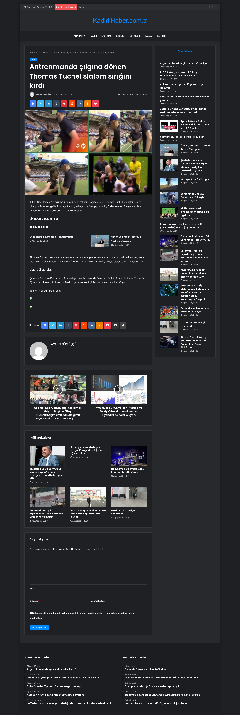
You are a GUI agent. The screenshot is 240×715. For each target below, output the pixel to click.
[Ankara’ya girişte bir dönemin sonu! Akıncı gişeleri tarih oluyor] (88, 497)
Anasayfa (79, 36)
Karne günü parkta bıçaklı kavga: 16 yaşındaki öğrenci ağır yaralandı (86, 450)
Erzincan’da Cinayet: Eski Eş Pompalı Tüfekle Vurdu (127, 470)
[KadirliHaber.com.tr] (120, 20)
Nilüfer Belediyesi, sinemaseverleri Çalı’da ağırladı (195, 212)
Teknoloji (134, 36)
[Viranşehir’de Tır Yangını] (169, 184)
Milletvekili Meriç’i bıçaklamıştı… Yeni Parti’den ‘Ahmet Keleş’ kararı (46, 513)
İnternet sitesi (98, 601)
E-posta (34, 601)
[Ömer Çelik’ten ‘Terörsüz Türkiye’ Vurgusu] (100, 241)
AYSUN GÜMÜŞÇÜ (44, 94)
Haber (93, 36)
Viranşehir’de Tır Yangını (195, 179)
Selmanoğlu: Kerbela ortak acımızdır (51, 236)
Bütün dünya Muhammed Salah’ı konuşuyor (195, 309)
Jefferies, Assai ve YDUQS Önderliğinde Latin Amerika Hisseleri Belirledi (183, 110)
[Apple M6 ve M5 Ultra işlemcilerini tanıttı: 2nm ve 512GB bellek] (169, 126)
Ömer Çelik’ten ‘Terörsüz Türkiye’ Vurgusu (195, 147)
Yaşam (148, 36)
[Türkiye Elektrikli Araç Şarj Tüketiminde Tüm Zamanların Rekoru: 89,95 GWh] (169, 342)
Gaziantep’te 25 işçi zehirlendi (123, 512)
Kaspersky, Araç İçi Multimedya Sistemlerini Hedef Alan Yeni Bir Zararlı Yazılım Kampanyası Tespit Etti (195, 292)
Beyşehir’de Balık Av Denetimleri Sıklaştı (192, 195)
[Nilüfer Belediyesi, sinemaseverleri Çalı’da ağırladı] (169, 213)
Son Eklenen (185, 51)
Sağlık (120, 36)
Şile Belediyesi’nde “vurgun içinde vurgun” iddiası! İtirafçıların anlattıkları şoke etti (46, 473)
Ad (32, 588)
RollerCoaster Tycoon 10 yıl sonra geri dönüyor (103, 7)
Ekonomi (106, 36)
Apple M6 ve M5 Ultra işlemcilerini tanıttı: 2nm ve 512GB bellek (195, 125)
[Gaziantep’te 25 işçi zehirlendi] (129, 497)
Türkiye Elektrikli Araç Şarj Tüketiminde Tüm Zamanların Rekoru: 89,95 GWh (194, 342)
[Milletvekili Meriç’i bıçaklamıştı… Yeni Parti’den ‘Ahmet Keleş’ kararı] (47, 497)
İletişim (161, 36)
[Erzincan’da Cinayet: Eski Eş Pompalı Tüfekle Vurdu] (129, 456)
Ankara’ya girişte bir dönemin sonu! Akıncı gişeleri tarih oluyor (88, 513)
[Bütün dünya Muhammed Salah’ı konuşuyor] (169, 312)
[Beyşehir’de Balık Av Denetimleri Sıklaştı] (169, 198)
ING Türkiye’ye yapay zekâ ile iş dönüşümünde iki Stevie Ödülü (178, 74)
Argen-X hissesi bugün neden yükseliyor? (184, 63)
